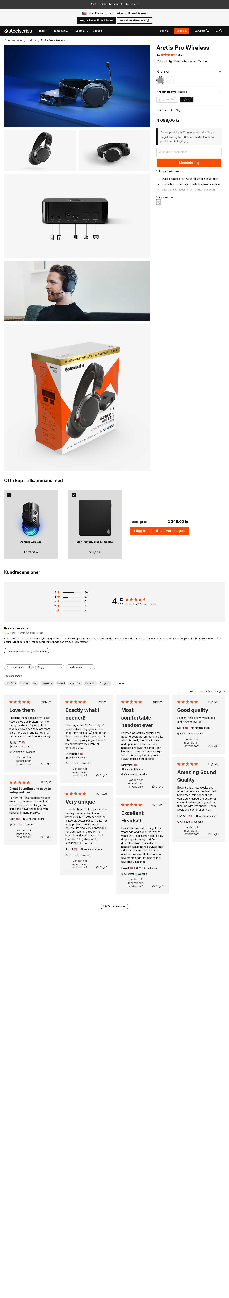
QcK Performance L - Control (95, 541)
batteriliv (90, 683)
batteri (61, 683)
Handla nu (132, 4)
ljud (35, 683)
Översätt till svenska (23, 751)
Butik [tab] (42, 30)
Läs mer (89, 843)
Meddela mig (189, 163)
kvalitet (24, 683)
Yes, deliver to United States (96, 20)
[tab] (164, 31)
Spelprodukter (14, 40)
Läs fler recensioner (114, 906)
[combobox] (49, 667)
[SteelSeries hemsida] (20, 31)
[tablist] (64, 31)
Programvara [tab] (60, 30)
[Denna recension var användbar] (42, 764)
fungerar (104, 683)
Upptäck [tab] (80, 30)
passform (11, 683)
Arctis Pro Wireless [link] (53, 40)
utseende (47, 683)
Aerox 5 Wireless (30, 541)
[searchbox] (15, 667)
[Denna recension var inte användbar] (48, 764)
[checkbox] (9, 495)
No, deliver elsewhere (132, 20)
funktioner (75, 683)
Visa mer (118, 683)
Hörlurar (32, 40)
